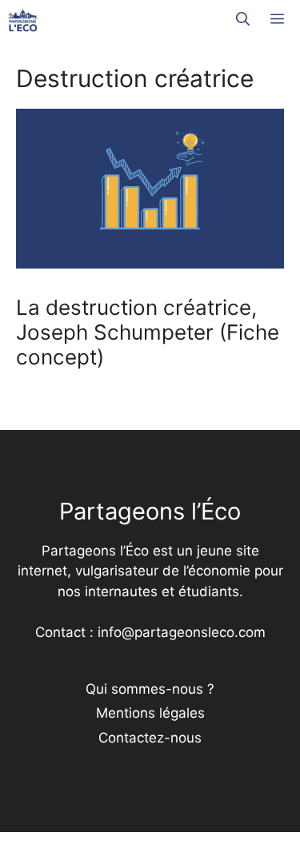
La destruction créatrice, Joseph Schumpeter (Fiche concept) (147, 332)
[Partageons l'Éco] (23, 20)
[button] (243, 20)
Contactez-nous (150, 738)
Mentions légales (150, 713)
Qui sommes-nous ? (150, 689)
